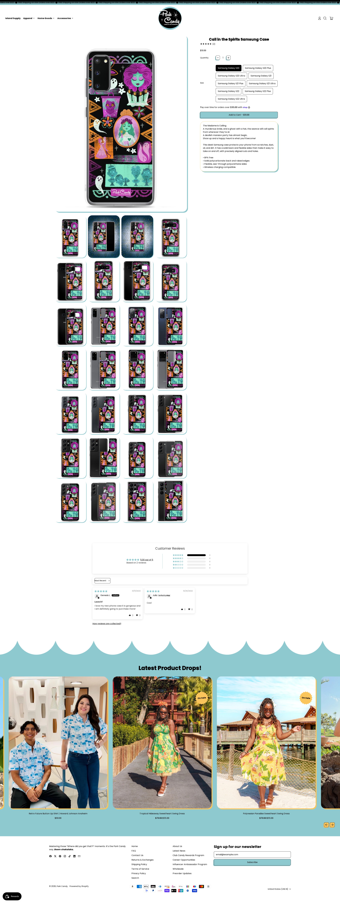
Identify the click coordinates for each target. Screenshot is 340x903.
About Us (177, 846)
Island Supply (13, 18)
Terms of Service (140, 868)
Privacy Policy (138, 873)
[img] (101, 591)
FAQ (133, 850)
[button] (325, 18)
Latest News (179, 850)
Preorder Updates (182, 873)
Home (134, 846)
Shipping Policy (139, 864)
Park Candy (62, 886)
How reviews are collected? (106, 623)
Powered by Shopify (79, 886)
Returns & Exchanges (142, 859)
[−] (218, 58)
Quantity (204, 57)
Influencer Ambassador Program (190, 864)
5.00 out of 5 (146, 559)
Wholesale (178, 868)
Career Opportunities (184, 859)
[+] (228, 58)
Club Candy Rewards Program (188, 855)
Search (135, 877)
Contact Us (137, 855)
